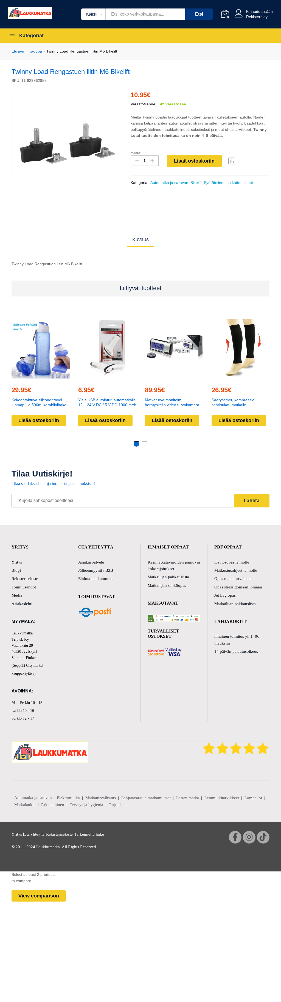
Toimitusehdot (24, 587)
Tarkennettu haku (89, 834)
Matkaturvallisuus (100, 798)
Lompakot (253, 798)
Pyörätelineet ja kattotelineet (228, 182)
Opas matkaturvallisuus (234, 578)
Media (17, 595)
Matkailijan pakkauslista (168, 577)
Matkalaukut (25, 804)
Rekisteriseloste (25, 578)
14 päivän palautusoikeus (236, 651)
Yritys (17, 562)
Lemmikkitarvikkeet (221, 798)
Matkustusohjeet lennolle (235, 570)
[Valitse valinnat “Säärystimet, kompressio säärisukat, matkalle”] (240, 378)
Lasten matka (187, 798)
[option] (67, 147)
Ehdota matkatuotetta (96, 578)
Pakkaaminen (52, 804)
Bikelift (196, 182)
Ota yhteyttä (34, 834)
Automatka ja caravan (169, 182)
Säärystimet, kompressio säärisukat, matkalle (233, 402)
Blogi (16, 570)
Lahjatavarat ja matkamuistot (146, 798)
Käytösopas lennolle (231, 562)
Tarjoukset (118, 804)
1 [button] (136, 444)
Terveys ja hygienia (86, 804)
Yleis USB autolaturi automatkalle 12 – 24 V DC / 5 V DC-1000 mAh (107, 402)
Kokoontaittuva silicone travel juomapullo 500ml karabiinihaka (39, 402)
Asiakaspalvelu (91, 562)
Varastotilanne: (143, 104)
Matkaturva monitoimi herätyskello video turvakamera (172, 402)
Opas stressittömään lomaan (238, 587)
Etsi (199, 14)
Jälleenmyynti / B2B (95, 570)
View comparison (38, 896)
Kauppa (35, 51)
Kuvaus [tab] (140, 239)
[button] (40, 378)
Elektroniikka (68, 798)
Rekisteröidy (257, 17)
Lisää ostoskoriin (194, 161)
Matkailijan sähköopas (167, 585)
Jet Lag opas (225, 595)
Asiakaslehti (22, 604)
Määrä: (136, 153)
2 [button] (144, 444)
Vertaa (232, 160)
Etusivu (18, 51)
